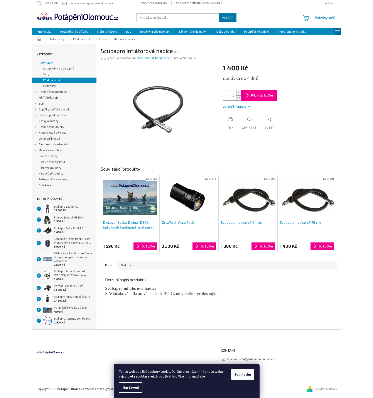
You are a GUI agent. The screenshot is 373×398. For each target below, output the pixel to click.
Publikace (45, 185)
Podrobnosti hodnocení (153, 58)
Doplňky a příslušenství (54, 109)
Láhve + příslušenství (52, 115)
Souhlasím (242, 374)
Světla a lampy (48, 156)
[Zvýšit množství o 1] (238, 92)
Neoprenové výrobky (52, 133)
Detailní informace (234, 107)
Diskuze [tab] (126, 265)
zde (202, 376)
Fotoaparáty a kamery (53, 179)
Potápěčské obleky (51, 127)
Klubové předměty (51, 173)
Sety (46, 74)
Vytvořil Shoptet (326, 389)
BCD (41, 104)
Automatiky (46, 63)
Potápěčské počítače (53, 92)
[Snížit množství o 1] (238, 97)
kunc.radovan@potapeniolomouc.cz (250, 359)
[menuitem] (44, 31)
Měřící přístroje (49, 98)
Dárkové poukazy (50, 168)
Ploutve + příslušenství (53, 144)
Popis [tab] (109, 265)
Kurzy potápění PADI (52, 162)
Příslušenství (51, 80)
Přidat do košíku (262, 95)
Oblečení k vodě (49, 139)
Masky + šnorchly (50, 150)
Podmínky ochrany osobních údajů (199, 3)
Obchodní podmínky (154, 3)
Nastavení (131, 387)
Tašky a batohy (49, 121)
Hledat (227, 17)
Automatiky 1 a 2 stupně (58, 68)
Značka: (184, 58)
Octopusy (49, 86)
